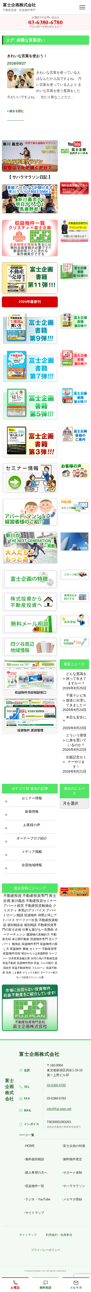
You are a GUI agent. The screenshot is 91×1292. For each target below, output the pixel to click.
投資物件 (30, 915)
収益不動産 (9, 962)
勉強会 (16, 944)
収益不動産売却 (21, 967)
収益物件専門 (30, 944)
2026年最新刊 (30, 302)
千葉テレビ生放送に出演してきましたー (76, 700)
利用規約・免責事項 (59, 1235)
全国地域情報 (32, 865)
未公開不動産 (20, 939)
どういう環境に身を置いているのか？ (76, 740)
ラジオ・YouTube (37, 1199)
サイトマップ (34, 1212)
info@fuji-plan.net (59, 1109)
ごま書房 (17, 972)
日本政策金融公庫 (19, 958)
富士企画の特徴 (74, 1146)
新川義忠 (18, 901)
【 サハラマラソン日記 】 (30, 177)
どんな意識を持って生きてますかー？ (76, 678)
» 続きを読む (15, 111)
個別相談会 (15, 925)
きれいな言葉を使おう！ (27, 56)
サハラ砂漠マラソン (27, 977)
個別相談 (30, 925)
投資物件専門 (39, 939)
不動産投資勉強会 (38, 906)
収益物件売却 (11, 953)
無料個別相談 (34, 1159)
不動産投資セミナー (41, 901)
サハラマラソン (74, 1186)
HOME (30, 1146)
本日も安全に (76, 717)
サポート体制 (72, 1172)
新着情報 (32, 811)
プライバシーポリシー (45, 1250)
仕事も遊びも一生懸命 (38, 929)
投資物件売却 (25, 962)
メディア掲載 (32, 852)
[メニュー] (82, 7)
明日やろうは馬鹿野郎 (34, 953)
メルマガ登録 (72, 1199)
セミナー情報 (32, 798)
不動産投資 (12, 895)
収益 (36, 962)
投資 (8, 972)
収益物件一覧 (34, 1186)
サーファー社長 (27, 920)
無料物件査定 (72, 1159)
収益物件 (16, 949)
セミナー (35, 949)
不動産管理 (49, 948)
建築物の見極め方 (38, 934)
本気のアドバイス (31, 910)
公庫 (41, 977)
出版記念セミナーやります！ (76, 761)
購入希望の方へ (36, 1172)
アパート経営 (13, 906)
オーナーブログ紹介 (32, 838)
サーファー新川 (49, 972)
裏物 (25, 949)
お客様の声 (31, 825)
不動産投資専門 (35, 896)
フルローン (38, 967)
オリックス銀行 (31, 972)
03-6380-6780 (56, 1085)
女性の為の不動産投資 (44, 958)
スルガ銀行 (47, 962)
